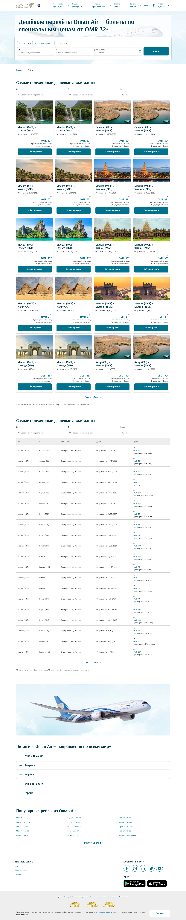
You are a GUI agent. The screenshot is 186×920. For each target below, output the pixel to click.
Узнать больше (135, 5)
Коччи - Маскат (73, 835)
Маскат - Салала (22, 818)
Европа (29, 793)
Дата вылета (99, 50)
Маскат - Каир (22, 827)
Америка (30, 765)
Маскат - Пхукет (73, 822)
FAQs (17, 866)
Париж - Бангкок (22, 835)
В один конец (24, 43)
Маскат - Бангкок (23, 822)
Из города (113, 897)
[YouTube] (159, 868)
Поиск (156, 51)
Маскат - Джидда (125, 822)
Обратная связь (21, 870)
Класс (122, 89)
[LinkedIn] (143, 868)
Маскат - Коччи (125, 818)
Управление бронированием (102, 5)
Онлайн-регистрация (77, 5)
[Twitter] (151, 868)
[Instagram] (135, 868)
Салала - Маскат (74, 818)
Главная (19, 70)
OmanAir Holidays (117, 5)
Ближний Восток (34, 783)
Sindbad (146, 5)
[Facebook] (127, 868)
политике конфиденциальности (108, 912)
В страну (58, 897)
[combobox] (36, 52)
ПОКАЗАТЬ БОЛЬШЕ (93, 843)
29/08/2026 (99, 53)
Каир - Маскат (73, 831)
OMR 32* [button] (96, 30)
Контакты (18, 874)
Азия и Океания (34, 756)
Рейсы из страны (125, 897)
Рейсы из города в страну (98, 897)
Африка (29, 774)
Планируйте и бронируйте (61, 5)
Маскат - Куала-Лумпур (128, 835)
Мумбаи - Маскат (125, 827)
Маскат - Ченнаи (73, 827)
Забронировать (34, 152)
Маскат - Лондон (125, 831)
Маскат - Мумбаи (23, 831)
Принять (160, 913)
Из (20, 50)
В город (66, 897)
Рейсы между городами (80, 897)
